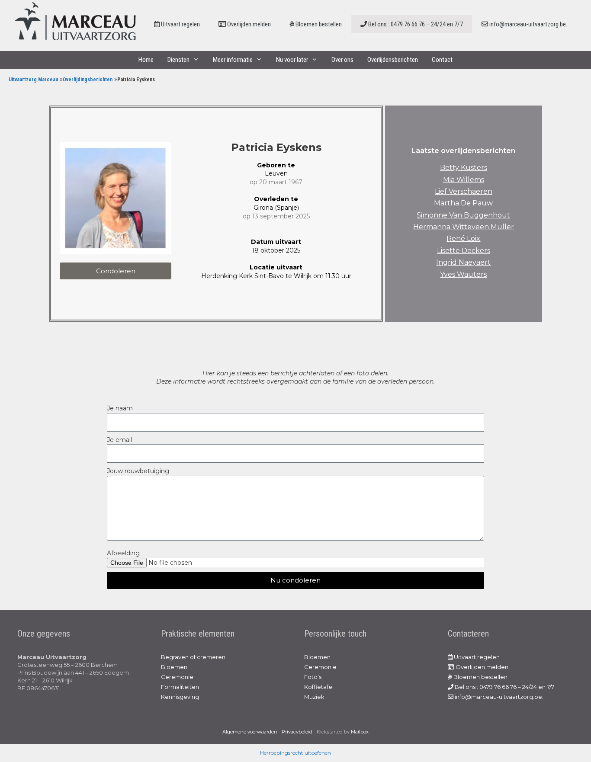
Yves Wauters (463, 274)
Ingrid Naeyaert (463, 262)
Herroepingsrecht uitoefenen (295, 752)
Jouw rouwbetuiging (138, 471)
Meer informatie (233, 60)
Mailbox (360, 732)
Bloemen (174, 666)
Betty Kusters (463, 167)
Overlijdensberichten (392, 60)
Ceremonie (177, 676)
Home (146, 60)
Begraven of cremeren (193, 656)
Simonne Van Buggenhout (463, 215)
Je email (119, 440)
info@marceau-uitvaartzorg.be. (527, 24)
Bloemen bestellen (318, 24)
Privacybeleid (297, 732)
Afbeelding (123, 553)
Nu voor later (292, 60)
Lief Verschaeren (463, 191)
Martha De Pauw (463, 203)
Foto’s (312, 676)
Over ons (342, 60)
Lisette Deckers (463, 251)
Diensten (178, 60)
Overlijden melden (248, 24)
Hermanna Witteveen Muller (463, 227)
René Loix (463, 238)
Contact (442, 60)
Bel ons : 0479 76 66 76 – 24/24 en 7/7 (415, 24)
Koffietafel (319, 686)
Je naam (120, 408)
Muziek (314, 696)
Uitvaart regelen (180, 24)
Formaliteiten (180, 686)
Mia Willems (463, 180)
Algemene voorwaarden (249, 732)
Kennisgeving (180, 696)
